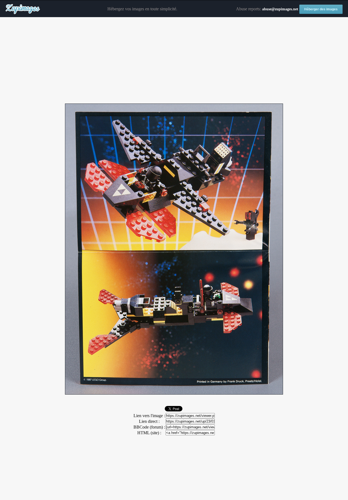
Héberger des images (321, 9)
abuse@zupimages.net (280, 9)
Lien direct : (149, 421)
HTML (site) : (149, 432)
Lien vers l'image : (149, 415)
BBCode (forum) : (149, 427)
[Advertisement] (174, 61)
